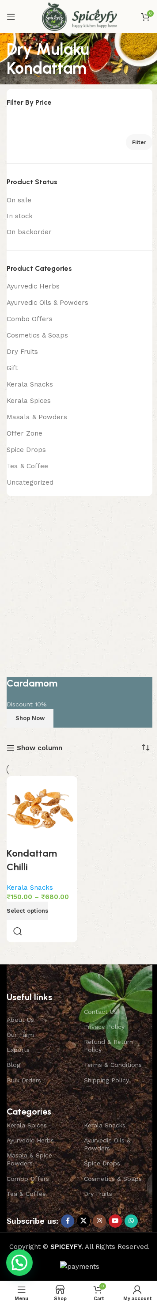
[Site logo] (79, 16)
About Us (20, 1019)
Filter (139, 142)
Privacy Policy (104, 1026)
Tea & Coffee (27, 466)
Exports (18, 1049)
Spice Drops (26, 450)
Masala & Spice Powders (29, 1159)
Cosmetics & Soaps (37, 335)
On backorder (29, 232)
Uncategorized (30, 482)
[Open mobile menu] (11, 17)
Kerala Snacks (30, 384)
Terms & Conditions (113, 1064)
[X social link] (83, 1221)
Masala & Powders (37, 417)
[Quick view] (18, 931)
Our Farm (20, 1034)
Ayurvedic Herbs (33, 286)
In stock (20, 216)
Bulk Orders (24, 1080)
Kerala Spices (29, 401)
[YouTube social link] (115, 1221)
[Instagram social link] (99, 1221)
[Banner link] (79, 616)
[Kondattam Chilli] (42, 811)
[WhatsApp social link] (131, 1221)
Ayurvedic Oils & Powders (47, 303)
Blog (13, 1064)
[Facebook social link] (67, 1221)
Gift (12, 368)
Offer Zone (24, 433)
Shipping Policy (106, 1080)
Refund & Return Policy (108, 1045)
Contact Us (100, 1011)
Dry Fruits (22, 352)
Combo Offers (30, 319)
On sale (19, 200)
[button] (19, 1262)
